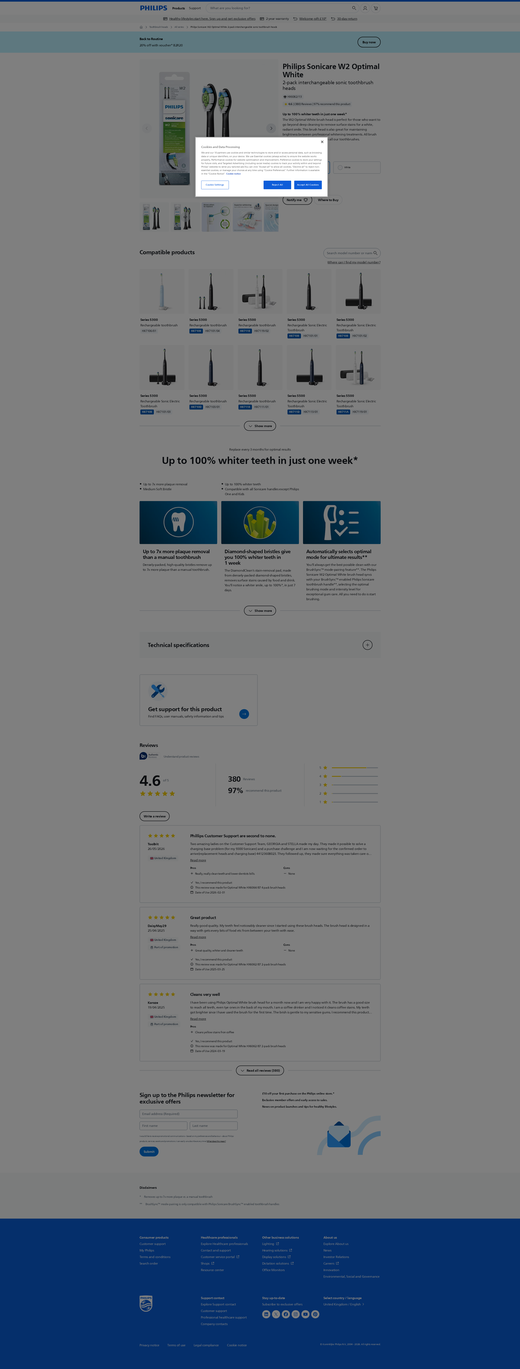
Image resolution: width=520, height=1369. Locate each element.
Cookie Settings (215, 185)
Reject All (277, 185)
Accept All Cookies (308, 185)
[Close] (322, 141)
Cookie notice (233, 174)
